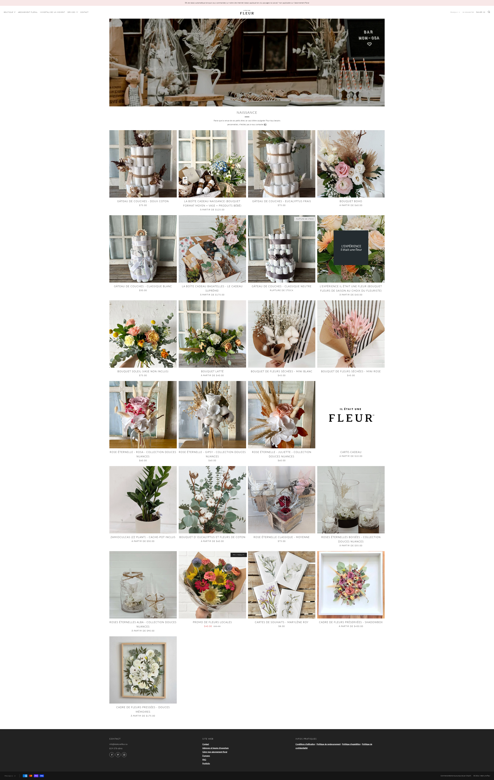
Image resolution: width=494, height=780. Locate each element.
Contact (205, 744)
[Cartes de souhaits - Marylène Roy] (281, 584)
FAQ (204, 759)
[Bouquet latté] (212, 334)
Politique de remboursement (329, 744)
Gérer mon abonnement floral (214, 752)
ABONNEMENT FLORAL (28, 12)
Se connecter (468, 12)
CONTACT (84, 12)
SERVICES (71, 12)
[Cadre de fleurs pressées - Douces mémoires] (143, 670)
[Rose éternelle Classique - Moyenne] (281, 499)
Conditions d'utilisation (305, 744)
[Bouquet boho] (351, 164)
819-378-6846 (115, 748)
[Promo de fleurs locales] (212, 584)
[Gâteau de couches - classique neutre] (281, 249)
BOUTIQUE (8, 12)
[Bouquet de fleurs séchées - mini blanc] (281, 334)
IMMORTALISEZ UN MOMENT (52, 12)
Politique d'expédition (351, 744)
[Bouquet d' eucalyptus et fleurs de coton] (212, 499)
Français (454, 12)
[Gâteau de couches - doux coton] (143, 164)
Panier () (480, 12)
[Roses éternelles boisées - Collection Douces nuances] (351, 499)
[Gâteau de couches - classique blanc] (143, 249)
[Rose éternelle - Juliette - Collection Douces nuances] (281, 414)
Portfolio (206, 763)
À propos (206, 756)
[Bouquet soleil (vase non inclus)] (143, 334)
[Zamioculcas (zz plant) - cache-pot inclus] (143, 499)
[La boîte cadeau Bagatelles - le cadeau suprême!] (212, 249)
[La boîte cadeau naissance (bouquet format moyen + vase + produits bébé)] (212, 164)
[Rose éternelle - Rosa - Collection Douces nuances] (143, 414)
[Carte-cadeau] (351, 414)
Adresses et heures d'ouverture (215, 748)
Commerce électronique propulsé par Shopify (456, 776)
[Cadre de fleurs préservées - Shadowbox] (351, 584)
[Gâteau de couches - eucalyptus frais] (281, 164)
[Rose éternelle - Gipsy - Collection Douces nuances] (212, 414)
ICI (265, 124)
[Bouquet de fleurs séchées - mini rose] (351, 334)
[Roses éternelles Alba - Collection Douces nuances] (143, 584)
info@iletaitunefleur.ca (118, 744)
